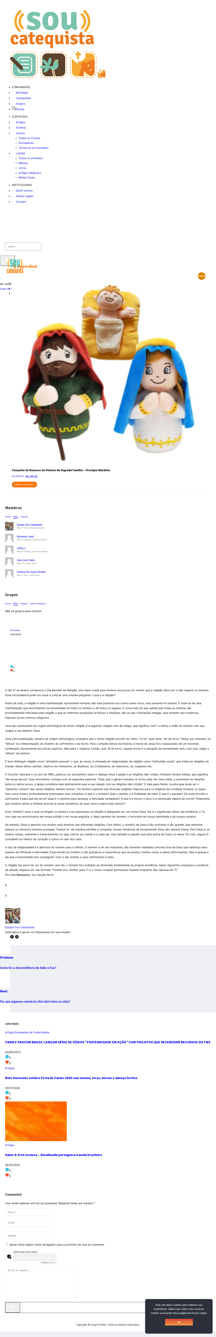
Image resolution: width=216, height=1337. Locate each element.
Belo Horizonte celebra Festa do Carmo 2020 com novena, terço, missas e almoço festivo (71, 1078)
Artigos (10, 1032)
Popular (24, 516)
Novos (8, 516)
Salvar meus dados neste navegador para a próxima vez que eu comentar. (56, 1244)
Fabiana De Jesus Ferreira (31, 571)
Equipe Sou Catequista (29, 524)
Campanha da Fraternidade (32, 1032)
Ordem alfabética (38, 603)
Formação (15, 630)
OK (178, 1322)
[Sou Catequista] (58, 77)
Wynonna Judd (25, 536)
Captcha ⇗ (49, 1263)
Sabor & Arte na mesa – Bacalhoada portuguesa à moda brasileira (53, 1155)
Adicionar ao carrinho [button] (24, 484)
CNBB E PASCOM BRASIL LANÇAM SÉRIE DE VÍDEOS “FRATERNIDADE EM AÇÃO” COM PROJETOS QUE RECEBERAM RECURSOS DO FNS (107, 1042)
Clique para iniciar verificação (35, 1257)
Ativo (15, 516)
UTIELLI (21, 548)
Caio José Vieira (26, 560)
